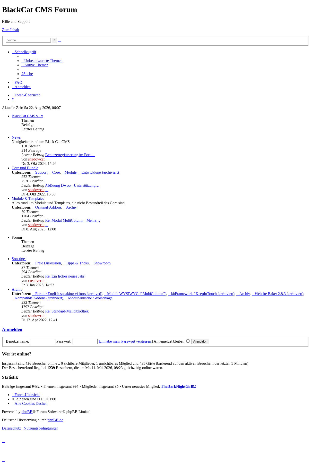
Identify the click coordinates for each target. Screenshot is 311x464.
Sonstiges (19, 259)
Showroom (102, 263)
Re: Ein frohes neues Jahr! (65, 276)
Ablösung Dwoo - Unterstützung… (72, 185)
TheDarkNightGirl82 (178, 386)
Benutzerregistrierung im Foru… (70, 155)
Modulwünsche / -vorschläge (90, 298)
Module (71, 172)
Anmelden (12, 329)
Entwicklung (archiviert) (100, 172)
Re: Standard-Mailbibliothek (67, 311)
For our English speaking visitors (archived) (68, 294)
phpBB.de (55, 420)
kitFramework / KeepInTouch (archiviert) (202, 294)
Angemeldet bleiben (169, 341)
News (16, 137)
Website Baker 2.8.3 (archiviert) (279, 294)
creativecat (36, 280)
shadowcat (36, 159)
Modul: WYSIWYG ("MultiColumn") (136, 294)
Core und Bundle (25, 168)
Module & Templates (28, 198)
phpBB (27, 412)
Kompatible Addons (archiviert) (39, 298)
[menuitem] (41, 61)
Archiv (71, 207)
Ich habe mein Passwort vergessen (125, 341)
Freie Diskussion (48, 263)
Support (41, 172)
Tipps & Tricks (77, 263)
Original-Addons (48, 207)
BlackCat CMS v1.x (27, 116)
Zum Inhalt (10, 30)
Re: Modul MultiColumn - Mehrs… (72, 220)
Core (56, 172)
